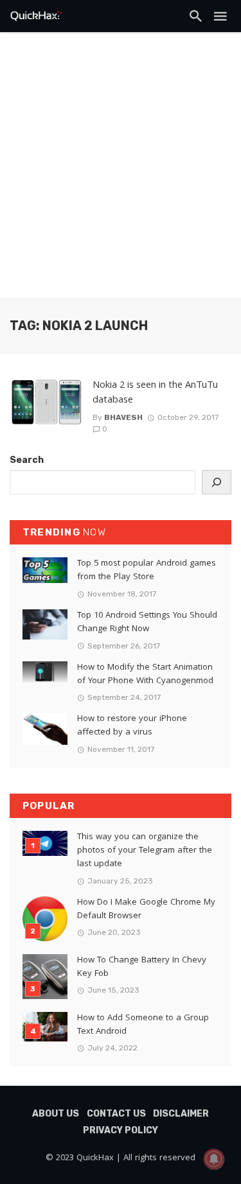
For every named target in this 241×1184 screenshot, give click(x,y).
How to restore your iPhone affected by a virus (132, 726)
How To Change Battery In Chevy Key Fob (141, 967)
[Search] (216, 482)
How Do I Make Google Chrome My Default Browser (146, 909)
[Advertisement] (120, 171)
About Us (55, 1113)
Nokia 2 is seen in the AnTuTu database (155, 393)
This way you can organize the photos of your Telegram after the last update (144, 851)
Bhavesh (123, 417)
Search (27, 460)
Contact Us (116, 1113)
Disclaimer (181, 1113)
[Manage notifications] (214, 1159)
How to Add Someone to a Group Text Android (143, 1025)
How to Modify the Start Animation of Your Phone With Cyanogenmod (145, 674)
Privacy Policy (120, 1130)
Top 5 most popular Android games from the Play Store (146, 570)
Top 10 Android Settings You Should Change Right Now (147, 622)
